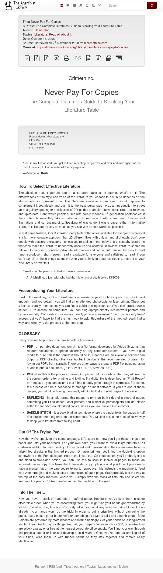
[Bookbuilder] (80, 5)
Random (40, 566)
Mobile (123, 566)
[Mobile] (87, 5)
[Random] (100, 5)
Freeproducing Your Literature (46, 136)
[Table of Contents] (61, 5)
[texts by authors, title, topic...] (68, 5)
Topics (91, 566)
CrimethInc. (42, 30)
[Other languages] (74, 5)
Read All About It (60, 34)
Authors (79, 566)
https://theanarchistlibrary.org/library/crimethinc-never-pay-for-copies (82, 47)
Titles (68, 566)
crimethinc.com (97, 43)
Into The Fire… (37, 147)
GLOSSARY (36, 140)
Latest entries (107, 566)
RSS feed (55, 566)
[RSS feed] (93, 5)
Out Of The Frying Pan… (43, 143)
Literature (40, 34)
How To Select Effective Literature (48, 132)
